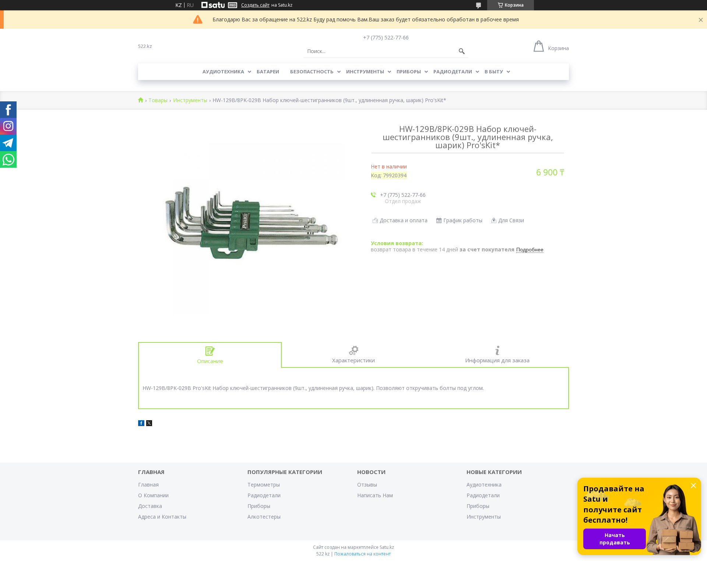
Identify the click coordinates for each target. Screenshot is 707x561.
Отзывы (367, 484)
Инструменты (365, 71)
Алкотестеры (264, 516)
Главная (148, 484)
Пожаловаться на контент (362, 554)
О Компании (153, 495)
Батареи (268, 71)
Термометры (263, 484)
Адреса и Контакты (162, 516)
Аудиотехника (223, 71)
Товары (158, 100)
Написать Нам (375, 495)
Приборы (409, 71)
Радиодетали (452, 71)
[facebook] (141, 424)
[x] (149, 424)
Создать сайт (255, 5)
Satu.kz (387, 547)
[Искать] (461, 51)
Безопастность (312, 71)
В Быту (494, 71)
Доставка (150, 505)
